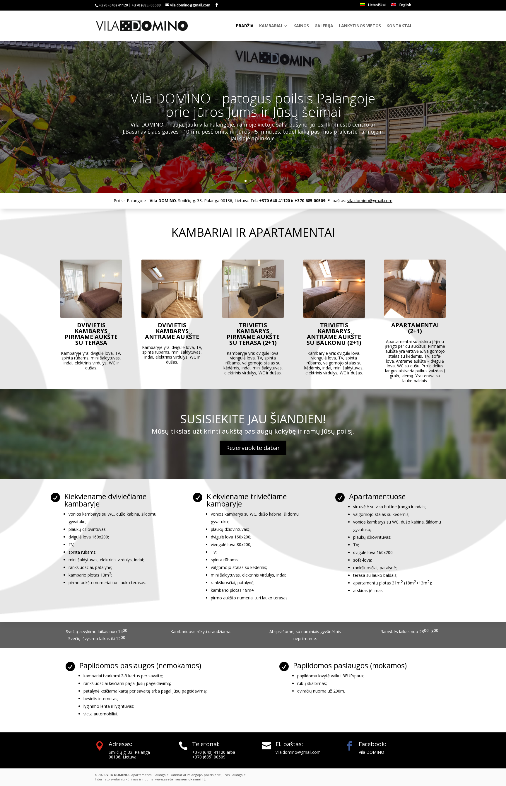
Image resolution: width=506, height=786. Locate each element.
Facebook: (372, 744)
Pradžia (245, 26)
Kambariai (270, 26)
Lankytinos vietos (360, 26)
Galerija (323, 26)
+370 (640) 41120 (113, 5)
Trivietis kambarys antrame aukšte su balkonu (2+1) (334, 333)
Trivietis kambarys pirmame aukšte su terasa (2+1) (253, 333)
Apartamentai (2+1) (415, 328)
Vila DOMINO (371, 752)
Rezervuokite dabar (253, 448)
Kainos (301, 26)
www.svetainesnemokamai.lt (180, 779)
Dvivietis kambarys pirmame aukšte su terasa (91, 333)
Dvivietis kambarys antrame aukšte (172, 330)
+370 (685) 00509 (146, 5)
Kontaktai (399, 26)
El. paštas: (289, 744)
